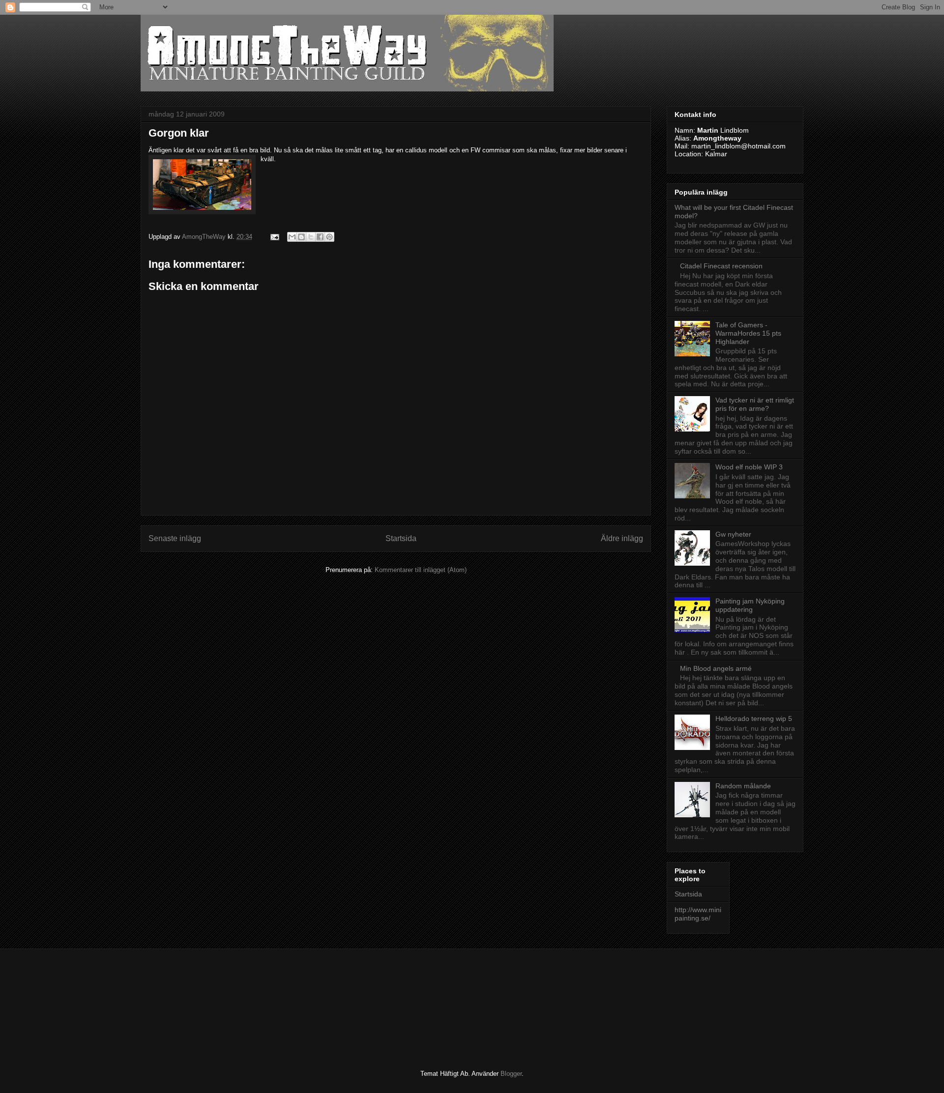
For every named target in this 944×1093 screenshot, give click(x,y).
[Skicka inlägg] (274, 236)
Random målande (743, 786)
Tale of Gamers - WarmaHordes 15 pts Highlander (748, 333)
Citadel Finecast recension (721, 266)
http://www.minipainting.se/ (698, 914)
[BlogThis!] (301, 237)
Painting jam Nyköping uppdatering (750, 605)
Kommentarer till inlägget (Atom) (421, 570)
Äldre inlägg (622, 538)
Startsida (400, 538)
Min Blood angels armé (716, 668)
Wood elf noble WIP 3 (749, 467)
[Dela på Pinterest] (329, 237)
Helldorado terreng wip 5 (753, 718)
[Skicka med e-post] (292, 237)
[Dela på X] (311, 237)
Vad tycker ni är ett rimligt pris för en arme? (754, 404)
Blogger (511, 1073)
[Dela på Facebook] (320, 237)
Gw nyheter (733, 534)
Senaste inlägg (174, 538)
